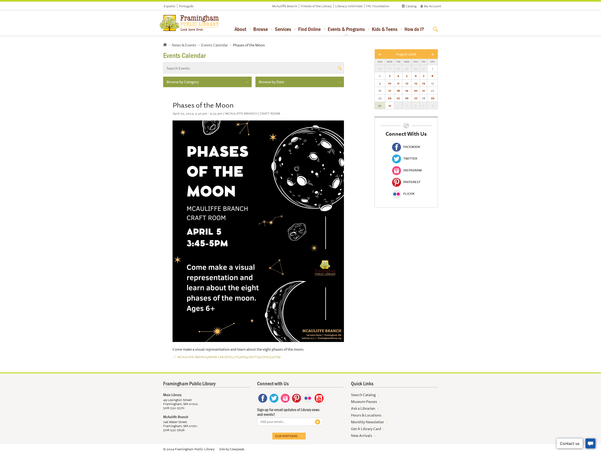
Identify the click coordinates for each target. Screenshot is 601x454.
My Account (432, 6)
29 (432, 98)
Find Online (309, 29)
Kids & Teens (384, 29)
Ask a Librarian (363, 408)
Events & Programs (346, 29)
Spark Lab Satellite (223, 357)
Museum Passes (364, 401)
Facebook (411, 146)
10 (389, 83)
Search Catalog (363, 395)
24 (389, 98)
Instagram (412, 170)
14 (423, 83)
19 (406, 90)
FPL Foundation (377, 6)
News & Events (184, 45)
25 (398, 98)
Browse (260, 29)
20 (415, 90)
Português (186, 6)
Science (265, 357)
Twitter (410, 158)
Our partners (286, 436)
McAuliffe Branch (284, 6)
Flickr (408, 193)
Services (283, 29)
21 (423, 90)
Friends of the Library (316, 6)
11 (398, 83)
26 (406, 98)
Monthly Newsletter (367, 422)
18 (398, 90)
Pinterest (411, 181)
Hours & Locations (366, 415)
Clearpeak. (237, 449)
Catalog (410, 6)
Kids (243, 357)
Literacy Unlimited (348, 6)
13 (415, 83)
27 (415, 98)
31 (389, 105)
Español (169, 6)
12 (406, 83)
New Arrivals (361, 435)
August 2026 (406, 54)
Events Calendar (214, 45)
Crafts (252, 357)
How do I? (414, 29)
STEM (276, 357)
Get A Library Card (366, 429)
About (240, 29)
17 (389, 90)
